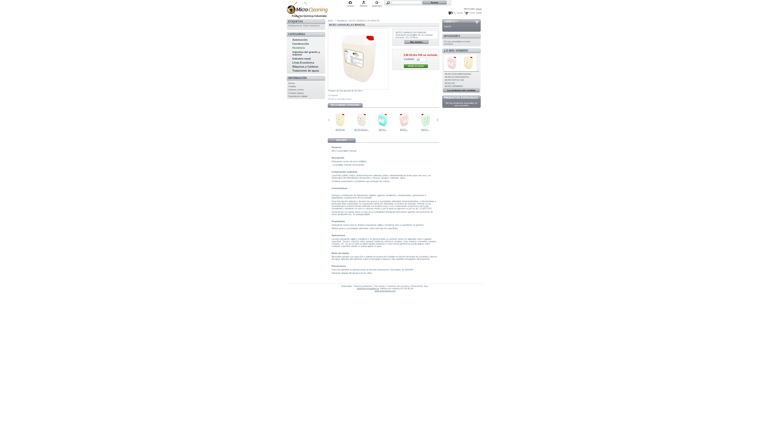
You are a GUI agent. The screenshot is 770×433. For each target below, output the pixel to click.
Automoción (300, 39)
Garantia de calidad (297, 96)
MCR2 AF (340, 129)
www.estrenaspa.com (385, 291)
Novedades (452, 35)
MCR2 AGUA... (361, 129)
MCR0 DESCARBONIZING (458, 74)
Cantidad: (409, 59)
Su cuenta (458, 13)
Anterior (329, 120)
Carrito (449, 21)
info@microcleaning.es (368, 288)
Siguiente (438, 120)
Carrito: (472, 13)
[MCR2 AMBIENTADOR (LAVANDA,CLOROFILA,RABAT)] (383, 127)
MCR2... (383, 129)
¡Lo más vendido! (456, 50)
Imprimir (334, 95)
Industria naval (301, 58)
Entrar (479, 9)
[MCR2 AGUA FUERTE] (362, 127)
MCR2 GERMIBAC (454, 86)
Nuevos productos (363, 286)
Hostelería (298, 47)
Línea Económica (303, 62)
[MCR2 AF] (340, 127)
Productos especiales (461, 97)
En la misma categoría (345, 105)
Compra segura (296, 93)
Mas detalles (416, 42)
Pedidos (292, 86)
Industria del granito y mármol (306, 53)
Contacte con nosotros (398, 286)
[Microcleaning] (307, 16)
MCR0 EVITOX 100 (454, 80)
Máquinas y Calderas (305, 66)
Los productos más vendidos (461, 90)
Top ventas (379, 286)
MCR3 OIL (450, 83)
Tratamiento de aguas (305, 70)
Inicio (330, 20)
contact (350, 6)
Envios (291, 83)
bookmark (377, 6)
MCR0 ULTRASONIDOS (457, 77)
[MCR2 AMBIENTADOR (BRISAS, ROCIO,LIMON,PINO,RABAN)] (404, 127)
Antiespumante (295, 25)
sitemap (363, 6)
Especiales (346, 286)
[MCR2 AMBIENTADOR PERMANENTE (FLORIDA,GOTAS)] (425, 127)
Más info (341, 140)
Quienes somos (296, 89)
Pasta (306, 25)
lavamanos (315, 25)
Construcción (300, 43)
